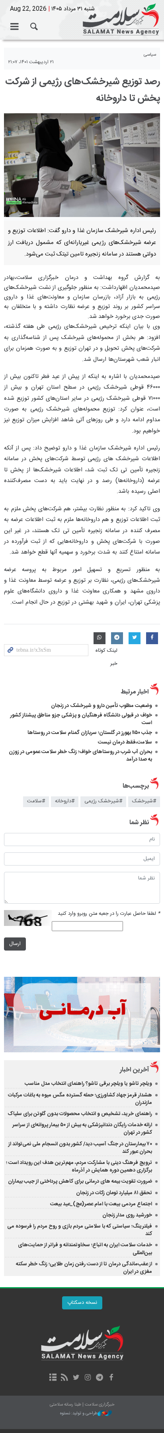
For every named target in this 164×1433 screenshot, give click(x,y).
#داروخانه (64, 801)
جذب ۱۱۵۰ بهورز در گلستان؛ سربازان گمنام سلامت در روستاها (89, 732)
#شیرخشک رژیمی (103, 801)
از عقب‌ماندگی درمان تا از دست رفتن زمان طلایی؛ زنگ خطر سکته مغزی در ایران (84, 1268)
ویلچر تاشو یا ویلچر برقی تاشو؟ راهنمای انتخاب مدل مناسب (88, 1083)
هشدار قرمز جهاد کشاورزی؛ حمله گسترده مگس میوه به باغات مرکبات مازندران (80, 1099)
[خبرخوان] (65, 1378)
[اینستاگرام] (88, 1378)
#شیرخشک (144, 801)
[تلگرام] (99, 1378)
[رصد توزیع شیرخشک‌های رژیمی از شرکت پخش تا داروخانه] (82, 165)
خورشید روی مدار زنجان (127, 1215)
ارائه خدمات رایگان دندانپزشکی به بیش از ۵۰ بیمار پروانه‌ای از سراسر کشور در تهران (82, 1129)
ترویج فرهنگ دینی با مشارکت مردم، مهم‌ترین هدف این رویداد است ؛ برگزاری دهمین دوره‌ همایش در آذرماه (79, 1166)
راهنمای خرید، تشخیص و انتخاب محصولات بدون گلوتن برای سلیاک (80, 1114)
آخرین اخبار (134, 1070)
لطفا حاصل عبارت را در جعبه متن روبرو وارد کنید (109, 914)
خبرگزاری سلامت (82, 20)
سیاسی (150, 54)
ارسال (15, 944)
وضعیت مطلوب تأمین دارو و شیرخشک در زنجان (101, 705)
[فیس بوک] (111, 1378)
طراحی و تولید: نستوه (79, 1413)
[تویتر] (76, 1378)
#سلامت (36, 801)
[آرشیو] (53, 1378)
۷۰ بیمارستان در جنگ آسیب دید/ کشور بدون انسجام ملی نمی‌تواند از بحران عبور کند (80, 1148)
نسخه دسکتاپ (82, 1303)
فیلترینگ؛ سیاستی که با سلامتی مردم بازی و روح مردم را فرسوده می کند (79, 1230)
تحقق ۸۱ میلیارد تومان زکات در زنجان (114, 1193)
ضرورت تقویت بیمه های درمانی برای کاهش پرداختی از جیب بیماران (80, 1181)
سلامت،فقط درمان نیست (124, 742)
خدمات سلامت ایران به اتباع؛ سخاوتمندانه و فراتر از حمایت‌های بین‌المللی (85, 1249)
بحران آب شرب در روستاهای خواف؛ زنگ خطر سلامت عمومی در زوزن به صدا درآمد (80, 755)
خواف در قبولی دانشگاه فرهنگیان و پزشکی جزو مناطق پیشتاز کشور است (81, 719)
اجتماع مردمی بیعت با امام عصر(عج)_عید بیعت (101, 1204)
